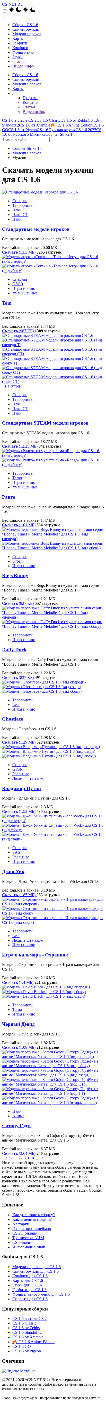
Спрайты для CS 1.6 (30, 1299)
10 (32, 1158)
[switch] (4, 11)
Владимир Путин (21, 788)
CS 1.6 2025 (86, 130)
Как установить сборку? (33, 1215)
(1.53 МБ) (19, 811)
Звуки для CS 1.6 (27, 1285)
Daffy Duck (14, 649)
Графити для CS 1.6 (29, 1289)
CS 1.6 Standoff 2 (27, 1332)
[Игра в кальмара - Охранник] (53, 911)
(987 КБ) (18, 331)
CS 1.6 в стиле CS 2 (19, 120)
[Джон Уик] (53, 827)
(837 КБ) (18, 677)
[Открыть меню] (4, 17)
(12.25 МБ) (20, 446)
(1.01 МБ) (19, 525)
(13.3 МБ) (19, 252)
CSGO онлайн (25, 1233)
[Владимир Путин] (53, 751)
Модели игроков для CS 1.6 (36, 1266)
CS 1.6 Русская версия (56, 130)
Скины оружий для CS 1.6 (35, 1271)
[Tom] (53, 264)
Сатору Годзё (16, 1125)
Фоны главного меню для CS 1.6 (41, 1294)
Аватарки (20, 1224)
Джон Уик (13, 871)
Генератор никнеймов (31, 1228)
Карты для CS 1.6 (27, 1280)
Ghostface (12, 719)
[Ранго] (53, 458)
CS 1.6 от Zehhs (74, 120)
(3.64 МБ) (19, 1153)
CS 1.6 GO (21, 1346)
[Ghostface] (53, 687)
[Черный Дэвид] (53, 992)
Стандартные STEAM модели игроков (45, 423)
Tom (7, 303)
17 (41, 1158)
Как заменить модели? (32, 1219)
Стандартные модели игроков (35, 229)
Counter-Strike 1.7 (61, 134)
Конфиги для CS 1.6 (30, 1276)
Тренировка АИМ (28, 1238)
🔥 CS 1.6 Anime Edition (71, 125)
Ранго (8, 497)
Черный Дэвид (18, 1024)
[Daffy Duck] (53, 617)
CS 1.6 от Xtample (34, 125)
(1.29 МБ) (19, 742)
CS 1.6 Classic (48, 120)
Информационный (28, 1247)
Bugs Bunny (15, 575)
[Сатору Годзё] (53, 1077)
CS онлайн (21, 1242)
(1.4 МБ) (18, 982)
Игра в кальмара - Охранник (35, 955)
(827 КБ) (18, 603)
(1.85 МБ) (19, 895)
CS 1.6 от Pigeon (22, 130)
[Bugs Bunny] (53, 538)
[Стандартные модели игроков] (53, 192)
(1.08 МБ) (19, 1047)
